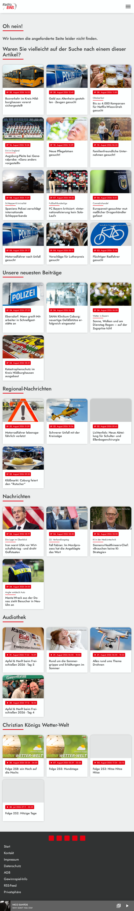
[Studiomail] (74, 838)
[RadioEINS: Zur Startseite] (63, 6)
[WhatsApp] (51, 838)
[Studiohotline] (82, 838)
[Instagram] (67, 838)
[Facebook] (59, 838)
